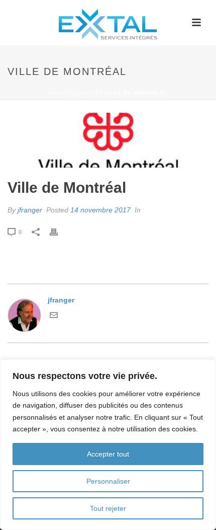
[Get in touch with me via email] (54, 317)
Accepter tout (108, 454)
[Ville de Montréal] (108, 140)
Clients (85, 93)
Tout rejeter (108, 508)
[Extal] (108, 22)
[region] (108, 444)
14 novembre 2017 (100, 210)
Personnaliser (108, 481)
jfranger (30, 210)
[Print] (59, 232)
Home (58, 93)
